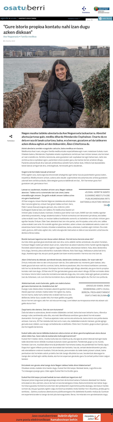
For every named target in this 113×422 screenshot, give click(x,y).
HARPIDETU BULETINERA (27, 18)
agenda (5, 18)
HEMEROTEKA (73, 19)
